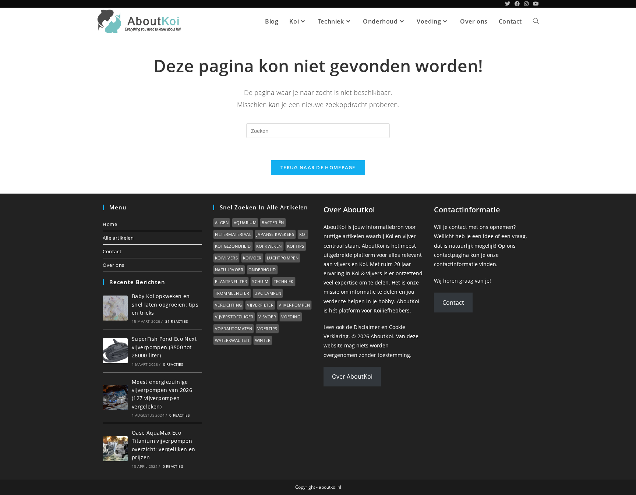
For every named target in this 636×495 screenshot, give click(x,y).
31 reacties (176, 321)
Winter (263, 340)
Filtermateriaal (233, 234)
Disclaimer (367, 326)
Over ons (113, 265)
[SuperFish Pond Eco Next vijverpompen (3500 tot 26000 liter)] (115, 350)
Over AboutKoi (352, 376)
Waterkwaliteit (232, 340)
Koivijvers (226, 258)
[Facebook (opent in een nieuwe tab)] (517, 3)
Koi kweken (269, 246)
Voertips (267, 328)
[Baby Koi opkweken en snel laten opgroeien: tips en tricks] (115, 308)
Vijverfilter (260, 305)
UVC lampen (267, 293)
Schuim (260, 281)
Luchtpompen (282, 258)
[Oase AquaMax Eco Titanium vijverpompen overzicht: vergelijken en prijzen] (115, 448)
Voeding (290, 316)
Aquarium (245, 222)
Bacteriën (273, 222)
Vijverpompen (294, 305)
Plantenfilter (231, 281)
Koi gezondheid (233, 246)
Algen (222, 222)
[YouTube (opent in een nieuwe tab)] (535, 3)
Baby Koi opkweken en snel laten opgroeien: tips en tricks (165, 304)
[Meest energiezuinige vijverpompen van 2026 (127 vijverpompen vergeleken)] (115, 397)
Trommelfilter (232, 293)
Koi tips (295, 246)
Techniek (284, 281)
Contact (112, 251)
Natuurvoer (229, 269)
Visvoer (267, 316)
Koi (303, 234)
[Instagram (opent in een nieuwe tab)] (526, 3)
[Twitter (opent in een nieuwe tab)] (507, 3)
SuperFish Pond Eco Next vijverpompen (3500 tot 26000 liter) (164, 347)
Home (110, 224)
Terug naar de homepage (318, 167)
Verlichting (228, 305)
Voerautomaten (233, 328)
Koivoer (252, 258)
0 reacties (173, 364)
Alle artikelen (118, 237)
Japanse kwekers (275, 234)
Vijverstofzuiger (234, 316)
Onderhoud (262, 269)
